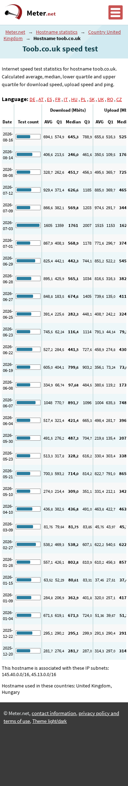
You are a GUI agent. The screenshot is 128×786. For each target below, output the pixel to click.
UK (101, 99)
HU (74, 99)
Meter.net (15, 32)
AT (41, 99)
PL (83, 99)
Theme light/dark (49, 721)
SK (92, 99)
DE (32, 99)
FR (57, 99)
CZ (119, 99)
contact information (54, 713)
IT (66, 99)
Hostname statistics (57, 32)
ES (49, 99)
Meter (41, 13)
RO (110, 99)
